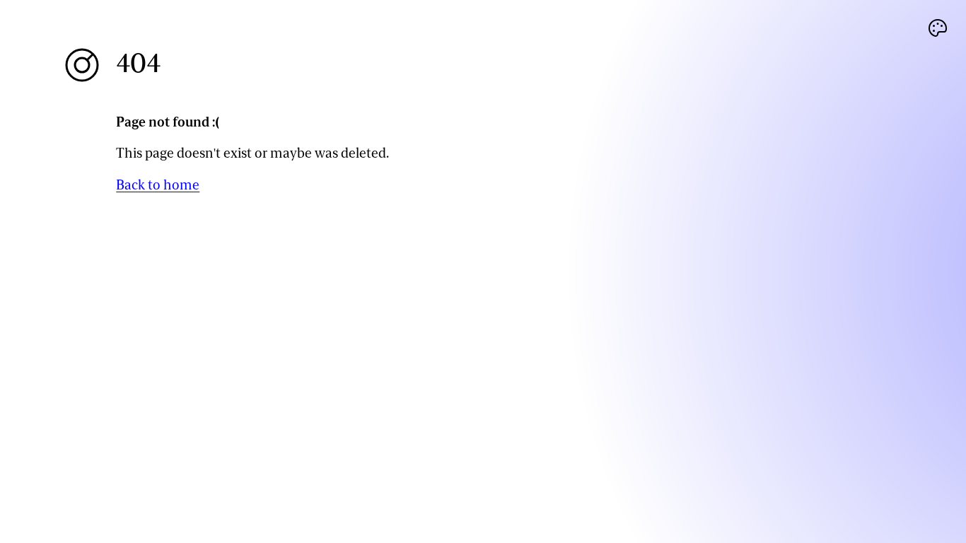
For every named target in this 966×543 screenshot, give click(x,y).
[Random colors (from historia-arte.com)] (938, 28)
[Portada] (82, 65)
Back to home (157, 185)
